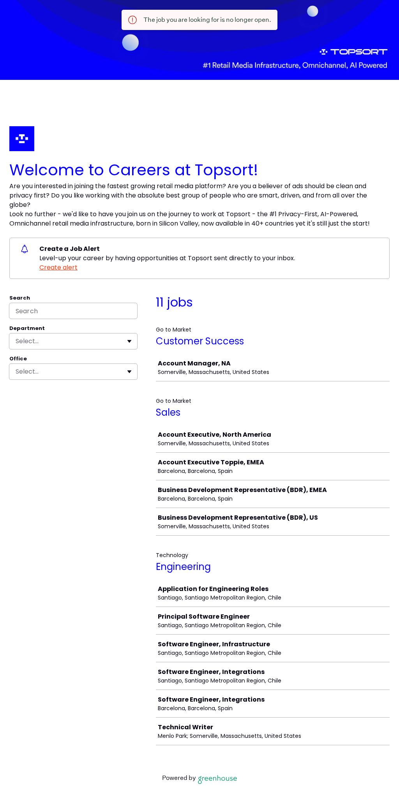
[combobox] (16, 341)
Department (27, 328)
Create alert (58, 267)
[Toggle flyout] (129, 341)
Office (18, 358)
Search (19, 298)
